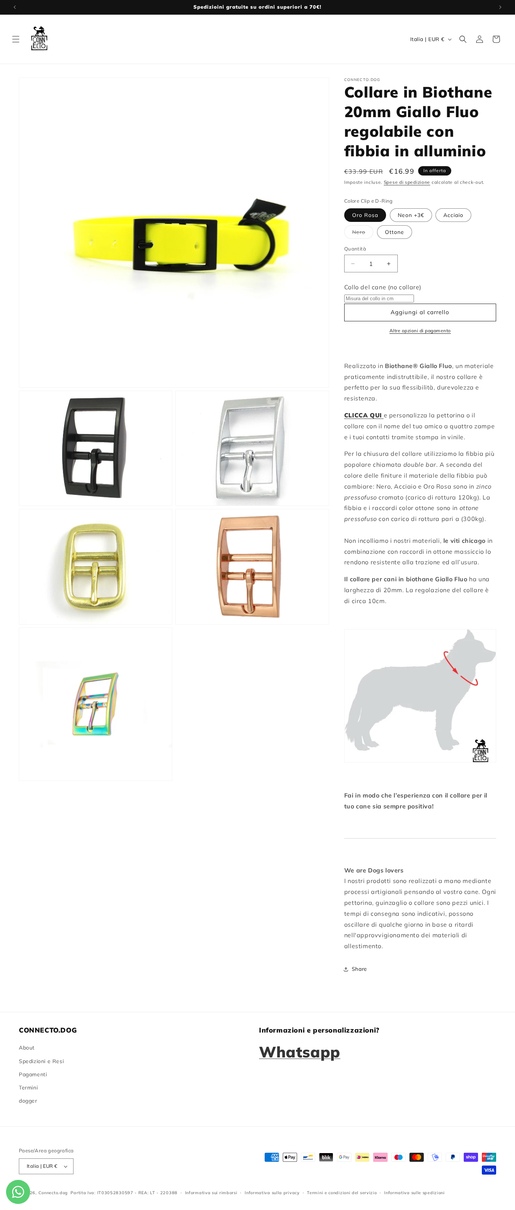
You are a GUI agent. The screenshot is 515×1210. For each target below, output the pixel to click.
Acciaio (453, 215)
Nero (362, 233)
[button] (16, 39)
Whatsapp (299, 1051)
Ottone (394, 232)
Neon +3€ (411, 215)
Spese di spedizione (407, 182)
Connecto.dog (53, 1192)
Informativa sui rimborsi (211, 1192)
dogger (28, 1100)
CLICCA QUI (363, 415)
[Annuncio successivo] (500, 7)
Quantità (355, 249)
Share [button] (359, 969)
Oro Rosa (365, 215)
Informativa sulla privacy (272, 1192)
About (27, 1047)
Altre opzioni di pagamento (420, 330)
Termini (28, 1087)
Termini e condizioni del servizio (342, 1192)
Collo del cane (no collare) (383, 287)
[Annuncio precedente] (14, 7)
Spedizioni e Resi (41, 1061)
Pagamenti (33, 1074)
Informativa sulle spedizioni (414, 1192)
